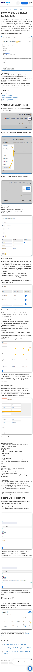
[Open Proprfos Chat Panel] (30, 668)
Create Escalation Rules (9, 94)
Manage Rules (6, 101)
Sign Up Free (24, 3)
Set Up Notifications (7, 99)
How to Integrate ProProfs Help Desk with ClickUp (17, 648)
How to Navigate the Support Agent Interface (16, 644)
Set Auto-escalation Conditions (9, 97)
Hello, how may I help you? (22, 662)
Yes (5, 663)
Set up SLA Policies (6, 95)
